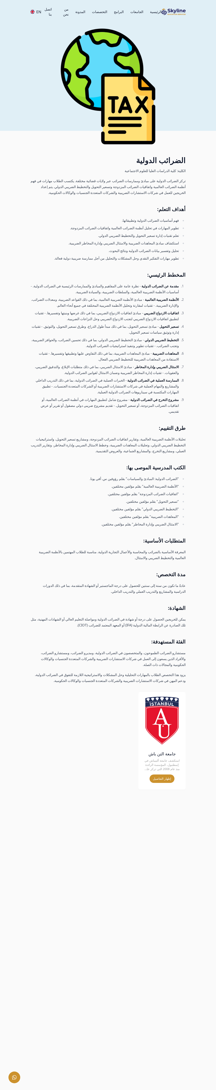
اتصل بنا (48, 12)
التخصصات (99, 11)
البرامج (119, 11)
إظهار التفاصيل (162, 779)
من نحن (66, 12)
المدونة (80, 11)
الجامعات (136, 11)
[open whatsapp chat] (14, 1077)
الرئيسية (156, 11)
